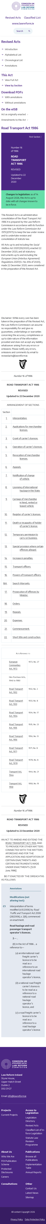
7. (6, 475)
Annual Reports (33, 1172)
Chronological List (13, 60)
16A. (5, 583)
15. (6, 566)
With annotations (13, 97)
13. (6, 546)
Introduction (11, 49)
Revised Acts (32, 1125)
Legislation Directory (31, 1119)
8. (6, 487)
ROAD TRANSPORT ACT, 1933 (20, 843)
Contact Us (31, 1188)
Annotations (10, 65)
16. (6, 574)
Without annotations (15, 102)
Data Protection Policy (35, 1219)
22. (5, 637)
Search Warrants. (21, 583)
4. (6, 446)
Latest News (32, 1192)
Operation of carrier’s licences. (27, 446)
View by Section (13, 85)
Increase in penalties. (23, 558)
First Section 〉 (36, 137)
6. (6, 466)
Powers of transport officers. (27, 574)
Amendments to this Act (14, 119)
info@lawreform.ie (17, 1096)
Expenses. (17, 620)
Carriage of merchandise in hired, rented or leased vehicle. (25, 502)
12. (6, 534)
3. (6, 438)
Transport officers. (22, 566)
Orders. (16, 603)
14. (6, 558)
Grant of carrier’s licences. (25, 438)
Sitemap (30, 1197)
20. (5, 620)
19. (6, 611)
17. (6, 591)
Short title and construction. (27, 637)
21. (6, 628)
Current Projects (9, 1114)
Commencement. (21, 628)
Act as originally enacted (14, 114)
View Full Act (11, 80)
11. (6, 522)
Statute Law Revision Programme (32, 1141)
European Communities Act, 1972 (14, 665)
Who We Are (7, 1156)
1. (6, 418)
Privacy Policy (17, 1219)
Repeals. (17, 611)
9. (6, 498)
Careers (5, 1176)
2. (6, 426)
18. (5, 603)
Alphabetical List (12, 54)
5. (6, 455)
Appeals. (17, 466)
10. (6, 514)
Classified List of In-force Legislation (35, 1131)
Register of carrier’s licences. (27, 514)
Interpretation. (20, 418)
